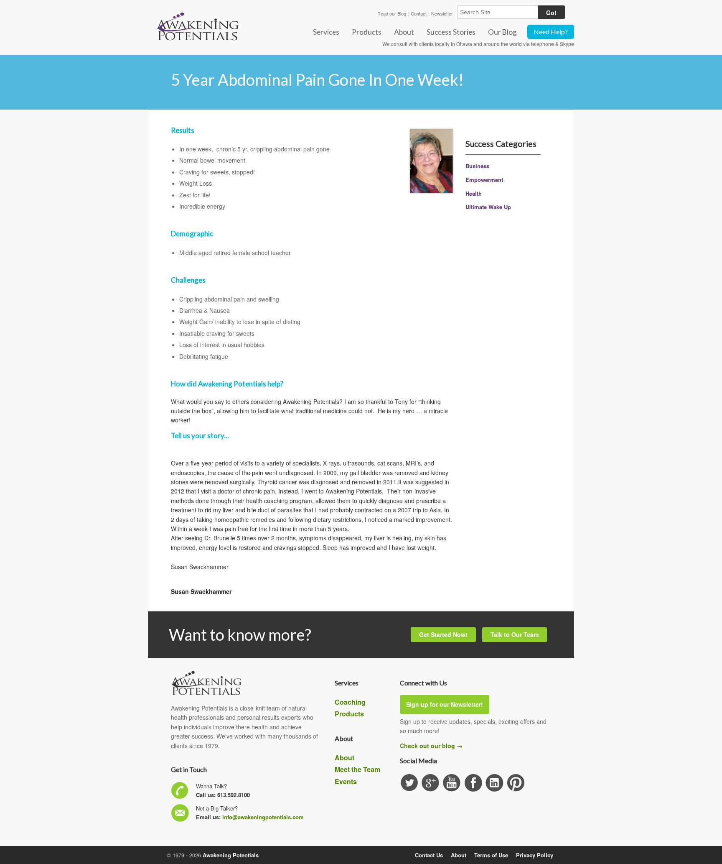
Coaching (350, 702)
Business (477, 166)
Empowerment (484, 180)
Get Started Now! (443, 634)
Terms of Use (491, 855)
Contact (419, 13)
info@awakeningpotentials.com (263, 817)
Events (346, 781)
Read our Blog (391, 13)
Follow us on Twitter (409, 783)
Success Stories (451, 32)
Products (366, 32)
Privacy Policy (534, 855)
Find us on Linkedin (494, 783)
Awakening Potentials (231, 855)
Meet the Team (357, 769)
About (404, 32)
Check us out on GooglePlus (431, 783)
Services (326, 32)
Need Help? (551, 32)
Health (473, 193)
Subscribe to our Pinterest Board (516, 783)
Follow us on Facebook (473, 783)
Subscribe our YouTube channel (452, 783)
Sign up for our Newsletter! (444, 704)
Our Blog (502, 32)
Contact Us (429, 855)
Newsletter (442, 13)
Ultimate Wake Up (488, 207)
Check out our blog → (431, 745)
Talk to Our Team (515, 634)
